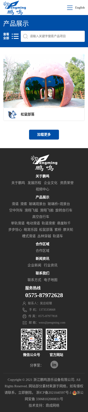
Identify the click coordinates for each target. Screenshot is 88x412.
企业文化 (50, 183)
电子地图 (50, 280)
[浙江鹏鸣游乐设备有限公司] (14, 8)
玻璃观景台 (37, 204)
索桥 (57, 229)
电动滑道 (33, 223)
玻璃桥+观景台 (59, 204)
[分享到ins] (54, 364)
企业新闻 (34, 265)
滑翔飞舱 (47, 210)
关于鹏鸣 (18, 183)
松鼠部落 (46, 229)
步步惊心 (15, 229)
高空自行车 (40, 217)
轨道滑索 (48, 223)
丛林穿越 (44, 236)
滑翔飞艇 (31, 210)
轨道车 (58, 236)
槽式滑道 (29, 236)
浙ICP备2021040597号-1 (54, 392)
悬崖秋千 (64, 223)
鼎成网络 (52, 405)
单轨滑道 (18, 223)
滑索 (23, 204)
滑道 (15, 204)
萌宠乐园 (30, 229)
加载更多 (44, 134)
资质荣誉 (67, 183)
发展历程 (34, 183)
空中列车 (16, 210)
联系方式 (34, 280)
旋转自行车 (63, 210)
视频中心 (42, 189)
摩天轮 (68, 229)
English (80, 7)
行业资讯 (50, 265)
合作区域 (42, 250)
